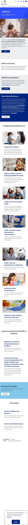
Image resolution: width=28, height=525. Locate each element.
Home (3, 14)
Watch (5, 51)
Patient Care (4, 4)
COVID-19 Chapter (6, 85)
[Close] (25, 512)
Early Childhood (4, 6)
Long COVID (14, 113)
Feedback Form (27, 263)
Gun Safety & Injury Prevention (13, 6)
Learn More (5, 88)
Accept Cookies (16, 522)
